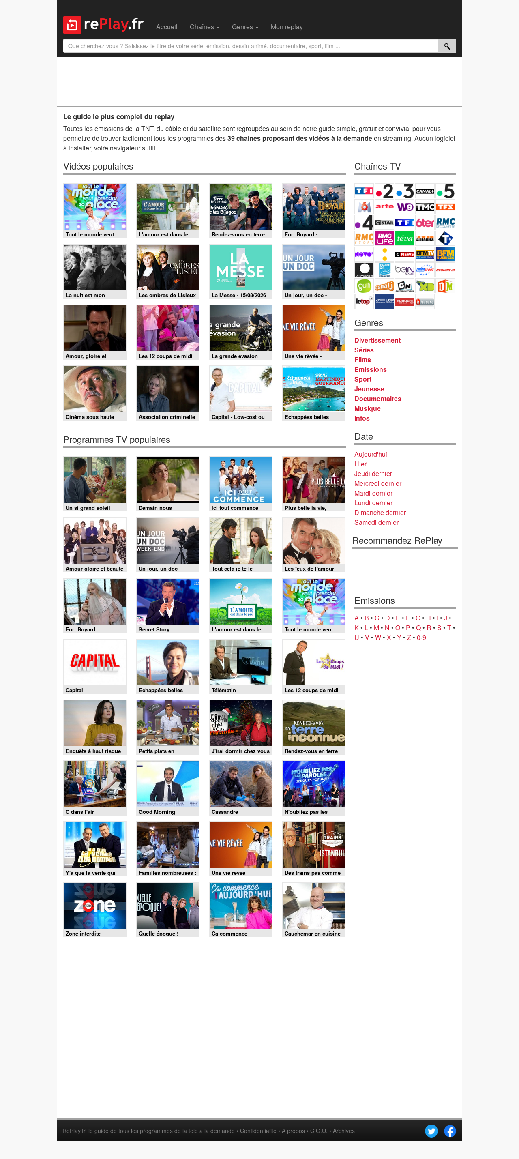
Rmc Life (384, 238)
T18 (445, 238)
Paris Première (425, 238)
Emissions (370, 369)
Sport (362, 379)
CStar (384, 222)
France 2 (384, 190)
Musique (367, 408)
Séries (364, 349)
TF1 (364, 190)
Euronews (364, 269)
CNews (404, 254)
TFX (445, 206)
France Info (384, 254)
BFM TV (425, 254)
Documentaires (377, 398)
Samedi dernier (376, 522)
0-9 (421, 637)
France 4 (364, 222)
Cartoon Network (404, 285)
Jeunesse (369, 388)
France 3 (404, 190)
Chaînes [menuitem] (203, 26)
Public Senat (404, 301)
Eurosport (425, 269)
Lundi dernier (373, 502)
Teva (404, 238)
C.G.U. (319, 1131)
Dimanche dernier (380, 512)
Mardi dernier (373, 493)
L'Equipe (445, 269)
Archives (344, 1131)
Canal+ (425, 190)
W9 (404, 206)
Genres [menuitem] (243, 26)
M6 (364, 206)
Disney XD (425, 285)
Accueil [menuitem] (167, 26)
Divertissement (377, 340)
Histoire (425, 301)
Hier (360, 463)
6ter (425, 222)
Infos (362, 418)
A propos (293, 1131)
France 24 (384, 269)
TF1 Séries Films (404, 222)
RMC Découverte (445, 222)
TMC (425, 206)
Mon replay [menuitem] (287, 26)
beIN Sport (404, 269)
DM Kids (445, 285)
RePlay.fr (73, 1131)
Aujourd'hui (370, 454)
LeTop (364, 301)
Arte (384, 206)
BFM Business (445, 254)
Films (362, 359)
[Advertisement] (259, 81)
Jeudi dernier (373, 473)
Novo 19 (364, 254)
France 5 (445, 190)
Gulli (364, 285)
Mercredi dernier (377, 483)
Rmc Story (364, 238)
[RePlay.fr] (106, 24)
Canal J (384, 285)
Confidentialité (258, 1131)
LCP (384, 301)
